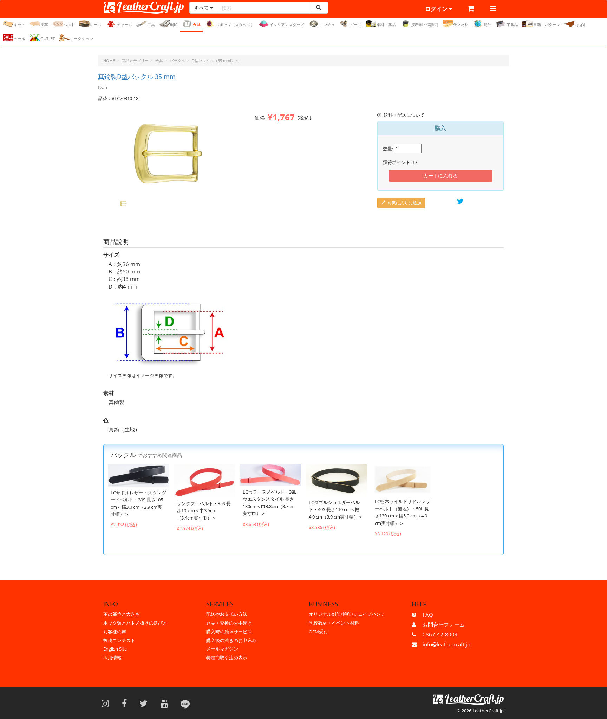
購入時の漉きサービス (229, 631)
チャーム (124, 24)
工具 (151, 24)
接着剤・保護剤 (424, 24)
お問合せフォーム (444, 624)
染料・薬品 (386, 24)
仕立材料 (461, 24)
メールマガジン (222, 649)
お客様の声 (114, 631)
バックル (177, 60)
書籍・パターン (546, 24)
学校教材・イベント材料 (334, 623)
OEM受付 (318, 631)
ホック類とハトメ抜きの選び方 (135, 623)
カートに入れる (440, 175)
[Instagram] (107, 703)
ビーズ (355, 24)
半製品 (512, 24)
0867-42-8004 (440, 634)
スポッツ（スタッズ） (235, 24)
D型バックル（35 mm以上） (217, 60)
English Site (115, 649)
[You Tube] (166, 703)
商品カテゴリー (135, 60)
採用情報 (112, 657)
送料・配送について (404, 115)
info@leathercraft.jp (446, 644)
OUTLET (47, 38)
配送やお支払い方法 (226, 614)
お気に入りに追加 (404, 203)
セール (19, 38)
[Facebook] (126, 703)
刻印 (174, 24)
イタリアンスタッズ (286, 24)
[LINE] (185, 703)
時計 (487, 24)
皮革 (44, 24)
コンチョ (327, 24)
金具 (197, 24)
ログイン (437, 9)
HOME (109, 60)
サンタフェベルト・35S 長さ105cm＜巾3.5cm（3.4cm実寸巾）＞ (204, 510)
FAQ (428, 614)
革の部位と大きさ (121, 614)
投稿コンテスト (119, 640)
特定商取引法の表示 (226, 657)
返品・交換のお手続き (229, 623)
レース (96, 24)
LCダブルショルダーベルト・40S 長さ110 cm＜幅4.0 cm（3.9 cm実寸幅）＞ (336, 509)
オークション (81, 38)
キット (19, 24)
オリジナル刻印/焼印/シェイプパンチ (347, 614)
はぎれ (581, 24)
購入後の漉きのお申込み (231, 640)
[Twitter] (145, 703)
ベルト (69, 24)
